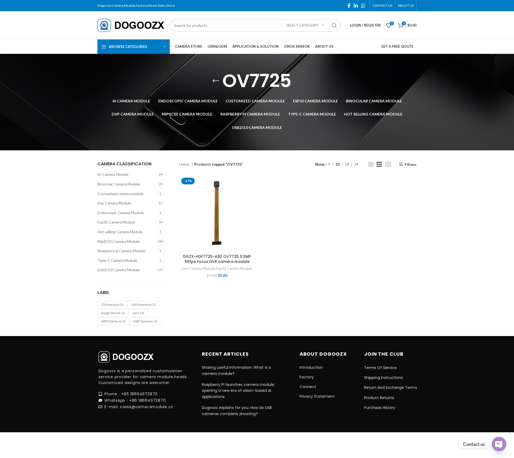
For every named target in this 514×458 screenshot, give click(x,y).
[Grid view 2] (370, 164)
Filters (411, 164)
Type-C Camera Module (117, 260)
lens (138, 313)
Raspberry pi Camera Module (121, 250)
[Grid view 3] (379, 164)
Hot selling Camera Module (119, 231)
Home (184, 164)
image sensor (113, 313)
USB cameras (145, 321)
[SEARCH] (334, 25)
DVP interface (143, 305)
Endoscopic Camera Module (120, 212)
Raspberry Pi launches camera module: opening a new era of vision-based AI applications (238, 390)
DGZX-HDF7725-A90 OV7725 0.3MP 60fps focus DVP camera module (217, 259)
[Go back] (215, 81)
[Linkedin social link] (356, 6)
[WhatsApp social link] (363, 6)
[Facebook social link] (349, 6)
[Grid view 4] (388, 164)
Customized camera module (120, 193)
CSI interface (112, 305)
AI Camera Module (112, 174)
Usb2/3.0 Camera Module (118, 269)
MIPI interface (113, 321)
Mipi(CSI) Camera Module (118, 241)
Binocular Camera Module (118, 184)
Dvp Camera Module (114, 203)
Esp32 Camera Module (116, 222)
